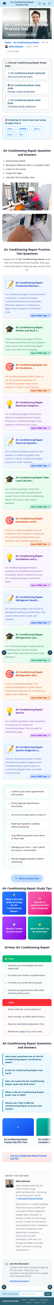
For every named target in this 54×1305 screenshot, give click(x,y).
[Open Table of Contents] (4, 652)
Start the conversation (19, 1281)
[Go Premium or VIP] (39, 3)
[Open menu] (49, 3)
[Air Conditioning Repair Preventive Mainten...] (27, 296)
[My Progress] (44, 3)
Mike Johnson (16, 46)
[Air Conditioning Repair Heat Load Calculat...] (27, 489)
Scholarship (43, 1300)
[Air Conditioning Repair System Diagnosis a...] (27, 759)
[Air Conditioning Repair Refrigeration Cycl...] (27, 645)
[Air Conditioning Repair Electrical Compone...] (27, 412)
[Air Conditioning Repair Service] (27, 720)
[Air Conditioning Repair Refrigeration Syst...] (27, 682)
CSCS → (37, 128)
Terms (43, 1302)
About (24, 1300)
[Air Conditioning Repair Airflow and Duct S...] (27, 337)
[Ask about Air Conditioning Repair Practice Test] (4, 1287)
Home (8, 42)
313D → (10, 128)
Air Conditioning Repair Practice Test (22, 3)
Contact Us (33, 1300)
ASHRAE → (23, 128)
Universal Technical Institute (30, 1198)
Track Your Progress (10, 1294)
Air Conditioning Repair (26, 42)
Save (48, 1294)
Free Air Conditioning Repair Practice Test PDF (26, 1157)
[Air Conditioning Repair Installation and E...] (27, 529)
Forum (28, 1302)
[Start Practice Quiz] (50, 652)
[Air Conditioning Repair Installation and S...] (27, 568)
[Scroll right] (49, 1132)
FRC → (22, 134)
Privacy (36, 1302)
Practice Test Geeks (10, 1301)
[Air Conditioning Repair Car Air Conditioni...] (27, 375)
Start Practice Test (29, 878)
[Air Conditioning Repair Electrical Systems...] (27, 450)
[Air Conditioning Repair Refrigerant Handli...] (27, 607)
